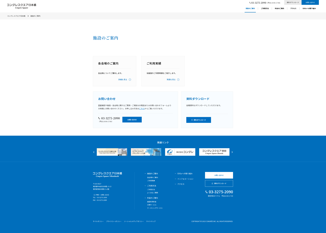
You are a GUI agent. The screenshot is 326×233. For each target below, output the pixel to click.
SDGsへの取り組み (309, 8)
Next (232, 152)
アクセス (293, 8)
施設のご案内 (250, 8)
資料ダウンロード (293, 2)
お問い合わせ (310, 2)
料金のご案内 (279, 8)
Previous (94, 152)
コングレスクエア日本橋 (16, 16)
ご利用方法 (265, 8)
